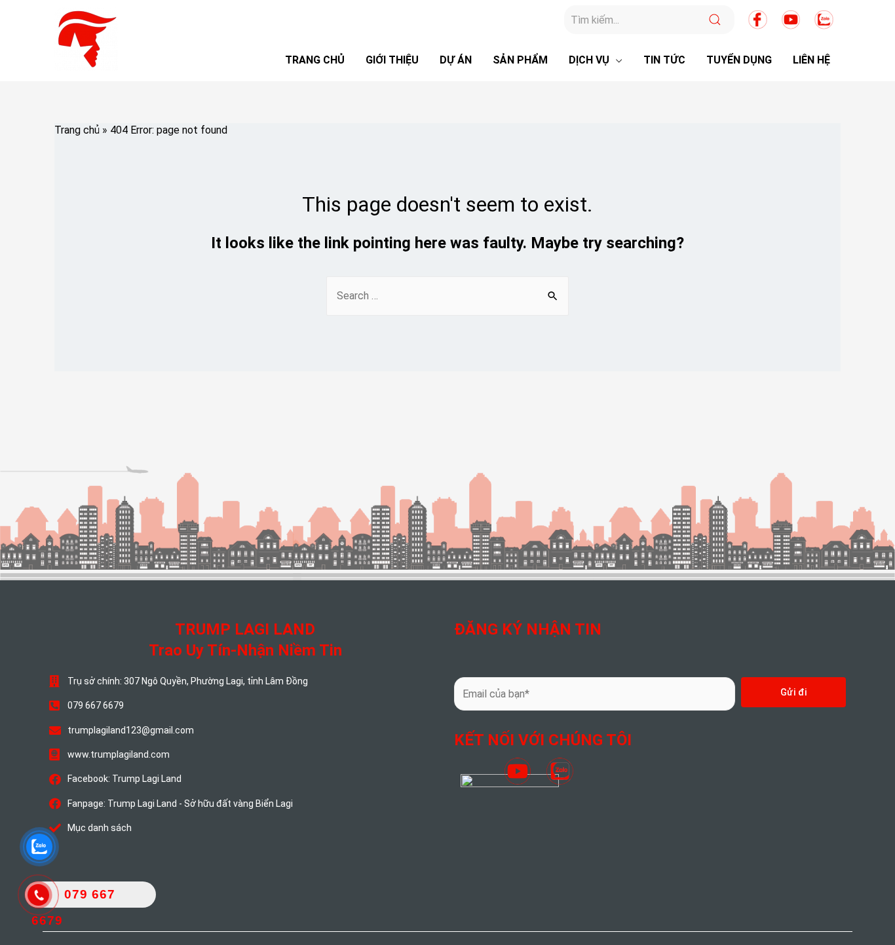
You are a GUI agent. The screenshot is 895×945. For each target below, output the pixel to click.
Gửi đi (793, 692)
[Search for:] (447, 295)
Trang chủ (77, 130)
